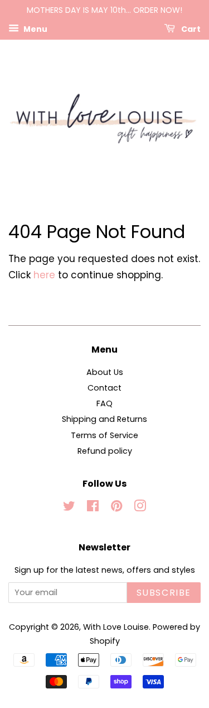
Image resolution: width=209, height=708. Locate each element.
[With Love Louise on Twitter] (69, 508)
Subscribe (164, 592)
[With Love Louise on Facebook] (92, 508)
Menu (34, 28)
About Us (104, 372)
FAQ (104, 403)
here (44, 275)
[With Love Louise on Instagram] (140, 508)
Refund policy (104, 451)
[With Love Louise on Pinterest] (116, 508)
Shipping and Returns (104, 419)
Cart (190, 28)
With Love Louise (116, 627)
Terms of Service (104, 435)
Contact (104, 387)
